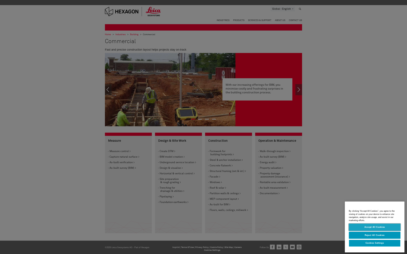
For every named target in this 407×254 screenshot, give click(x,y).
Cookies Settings (375, 243)
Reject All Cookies (375, 235)
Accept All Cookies (374, 227)
